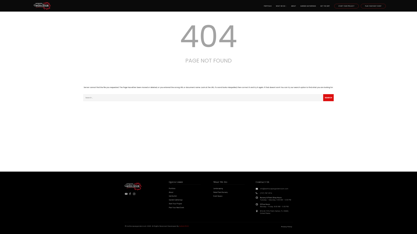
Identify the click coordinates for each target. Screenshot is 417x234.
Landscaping (218, 188)
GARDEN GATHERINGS (308, 6)
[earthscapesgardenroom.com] (42, 10)
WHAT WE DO (280, 6)
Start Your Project (175, 204)
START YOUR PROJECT (346, 6)
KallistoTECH (184, 226)
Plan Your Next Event (176, 207)
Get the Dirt (173, 196)
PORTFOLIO (268, 6)
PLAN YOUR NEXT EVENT (373, 6)
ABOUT (293, 6)
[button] (274, 189)
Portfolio (172, 188)
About (171, 192)
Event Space (217, 196)
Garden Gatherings (176, 200)
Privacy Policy (286, 227)
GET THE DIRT (325, 6)
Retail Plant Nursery (220, 192)
